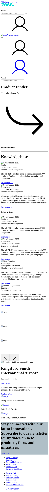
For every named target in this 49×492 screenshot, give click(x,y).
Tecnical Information (14, 462)
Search (3, 11)
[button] (20, 33)
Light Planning (12, 458)
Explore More (6, 394)
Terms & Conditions (14, 469)
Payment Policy (12, 475)
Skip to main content (9, 2)
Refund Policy (11, 480)
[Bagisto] (12, 8)
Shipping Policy (12, 478)
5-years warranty (12, 489)
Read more (5, 383)
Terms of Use (11, 467)
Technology (10, 460)
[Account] (20, 76)
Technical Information (14, 484)
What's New (11, 464)
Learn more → (7, 183)
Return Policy (11, 482)
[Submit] (26, 13)
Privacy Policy (12, 473)
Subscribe (5, 453)
